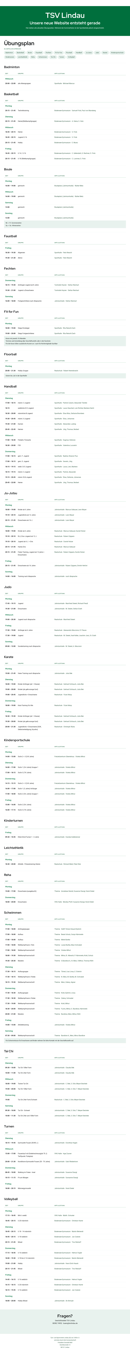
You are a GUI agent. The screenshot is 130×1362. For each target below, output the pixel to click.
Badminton (9, 52)
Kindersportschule (117, 52)
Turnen (61, 57)
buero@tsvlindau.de (70, 1323)
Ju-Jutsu (89, 52)
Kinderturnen (10, 57)
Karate (105, 52)
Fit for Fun (58, 52)
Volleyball (71, 57)
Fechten (48, 52)
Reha (33, 57)
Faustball (39, 52)
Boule (30, 52)
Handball (79, 52)
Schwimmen (43, 57)
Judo (97, 52)
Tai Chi (53, 57)
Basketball (20, 52)
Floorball (69, 52)
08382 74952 (57, 1323)
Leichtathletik (22, 57)
